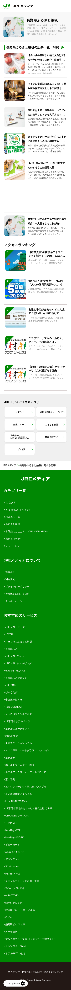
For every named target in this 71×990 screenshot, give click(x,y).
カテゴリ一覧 (15, 491)
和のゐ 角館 (11, 735)
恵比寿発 (10, 779)
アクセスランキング (19, 245)
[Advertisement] (35, 198)
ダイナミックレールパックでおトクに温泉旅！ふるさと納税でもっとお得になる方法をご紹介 (47, 141)
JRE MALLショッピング (18, 663)
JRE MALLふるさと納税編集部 (40, 73)
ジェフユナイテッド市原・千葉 (22, 881)
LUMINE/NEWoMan (16, 801)
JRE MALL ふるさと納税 (18, 641)
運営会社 (10, 572)
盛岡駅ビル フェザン (16, 924)
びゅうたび (11, 692)
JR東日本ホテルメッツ (17, 721)
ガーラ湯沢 (11, 931)
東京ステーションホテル (18, 743)
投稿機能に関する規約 (17, 593)
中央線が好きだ (13, 699)
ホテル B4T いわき (15, 953)
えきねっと (11, 648)
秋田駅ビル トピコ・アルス (20, 910)
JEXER (9, 634)
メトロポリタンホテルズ (18, 714)
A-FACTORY (12, 895)
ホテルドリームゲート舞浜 (19, 764)
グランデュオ (12, 859)
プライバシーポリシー (17, 586)
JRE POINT (11, 685)
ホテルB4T (11, 757)
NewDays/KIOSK (14, 837)
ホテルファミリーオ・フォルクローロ (25, 772)
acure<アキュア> (14, 851)
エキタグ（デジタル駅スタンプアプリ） (27, 786)
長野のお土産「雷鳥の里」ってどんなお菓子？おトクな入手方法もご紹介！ (47, 115)
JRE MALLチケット (16, 656)
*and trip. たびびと (15, 670)
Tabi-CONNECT (14, 706)
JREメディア (9, 465)
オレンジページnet (15, 946)
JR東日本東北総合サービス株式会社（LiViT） (30, 808)
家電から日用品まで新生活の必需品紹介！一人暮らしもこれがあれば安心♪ (47, 223)
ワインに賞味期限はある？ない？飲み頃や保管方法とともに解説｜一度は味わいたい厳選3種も (47, 88)
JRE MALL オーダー (16, 627)
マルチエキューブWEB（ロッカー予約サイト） (31, 939)
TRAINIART (11, 822)
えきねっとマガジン (16, 677)
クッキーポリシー (15, 601)
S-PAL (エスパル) (14, 888)
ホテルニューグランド (17, 728)
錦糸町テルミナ (13, 902)
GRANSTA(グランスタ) (18, 815)
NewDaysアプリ (14, 830)
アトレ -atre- (12, 866)
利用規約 (10, 579)
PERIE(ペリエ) (13, 873)
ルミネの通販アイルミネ (18, 793)
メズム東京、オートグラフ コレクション (27, 750)
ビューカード (12, 844)
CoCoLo (9, 917)
